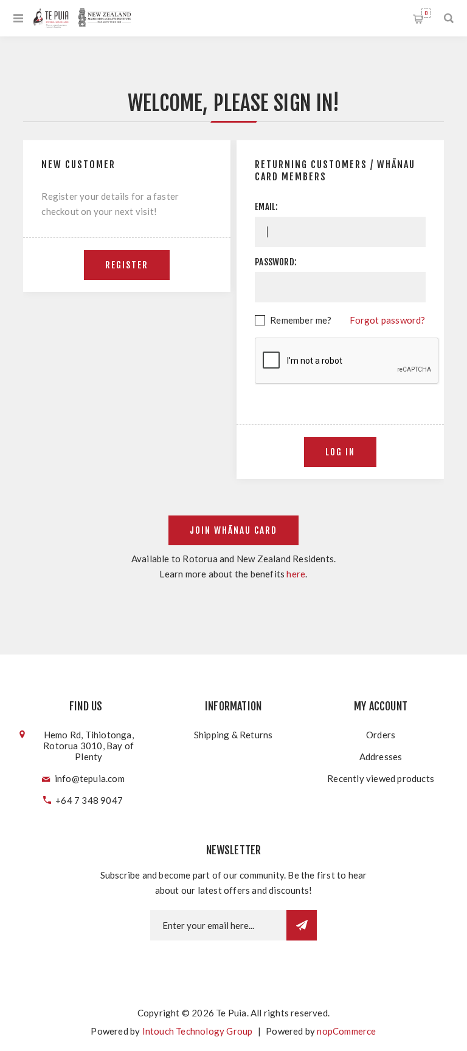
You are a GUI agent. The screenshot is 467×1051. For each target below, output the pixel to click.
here (295, 573)
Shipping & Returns (233, 734)
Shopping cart (425, 13)
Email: (266, 207)
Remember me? (300, 320)
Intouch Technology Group (197, 1030)
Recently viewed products (380, 778)
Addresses (381, 756)
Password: (276, 262)
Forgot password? (387, 320)
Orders (380, 734)
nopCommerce (346, 1030)
